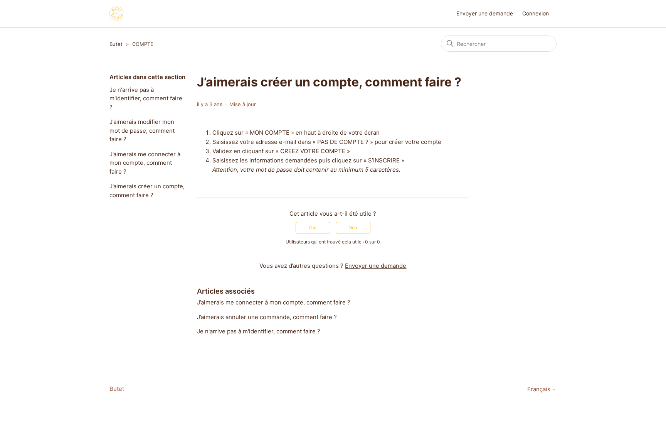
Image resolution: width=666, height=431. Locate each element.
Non (352, 227)
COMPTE (142, 44)
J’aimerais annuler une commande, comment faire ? (267, 317)
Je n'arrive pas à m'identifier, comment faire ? (145, 98)
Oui (312, 227)
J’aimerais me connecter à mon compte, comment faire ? (144, 162)
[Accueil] (116, 14)
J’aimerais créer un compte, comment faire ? (147, 191)
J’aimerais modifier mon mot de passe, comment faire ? (142, 130)
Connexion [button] (535, 13)
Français (539, 389)
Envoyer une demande (484, 13)
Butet (116, 44)
